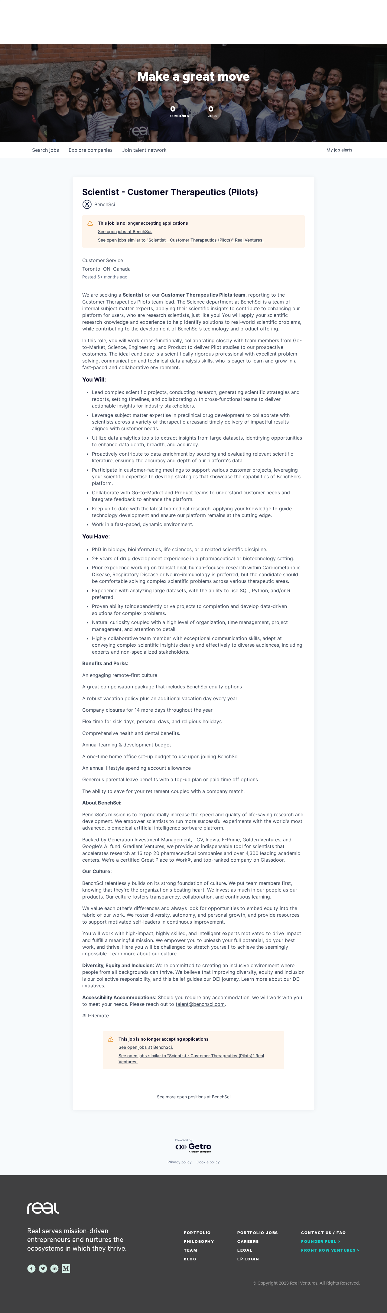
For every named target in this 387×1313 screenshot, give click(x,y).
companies (90, 150)
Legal (245, 1250)
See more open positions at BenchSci (193, 1096)
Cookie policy (208, 1162)
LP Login (248, 1259)
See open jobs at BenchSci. (125, 231)
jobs (45, 150)
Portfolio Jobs (257, 1232)
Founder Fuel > (320, 1241)
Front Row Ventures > (330, 1250)
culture (169, 954)
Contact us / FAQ (323, 1232)
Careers (248, 1241)
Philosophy (199, 1241)
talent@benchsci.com (200, 1004)
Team (190, 1250)
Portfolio (197, 1232)
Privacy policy (179, 1162)
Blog (190, 1259)
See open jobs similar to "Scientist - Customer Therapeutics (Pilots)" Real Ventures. (181, 239)
